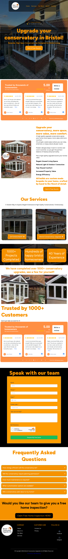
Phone (13, 390)
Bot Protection (15, 425)
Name (12, 382)
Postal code (14, 404)
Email (13, 397)
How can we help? (16, 411)
